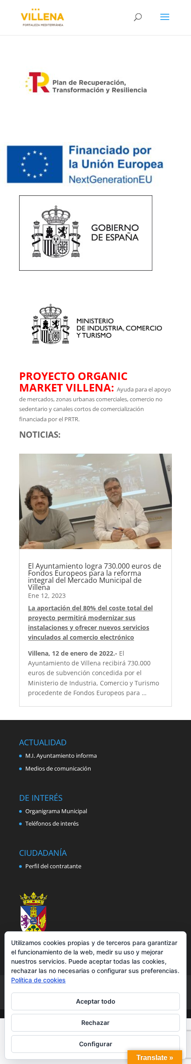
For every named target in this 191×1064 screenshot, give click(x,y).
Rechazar (95, 1022)
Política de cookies (38, 980)
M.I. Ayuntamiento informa (61, 755)
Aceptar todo (95, 1001)
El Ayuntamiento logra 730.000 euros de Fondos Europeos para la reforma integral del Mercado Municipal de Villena (94, 576)
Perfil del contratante (53, 866)
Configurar (95, 1044)
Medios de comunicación (58, 768)
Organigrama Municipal (56, 811)
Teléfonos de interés (52, 823)
